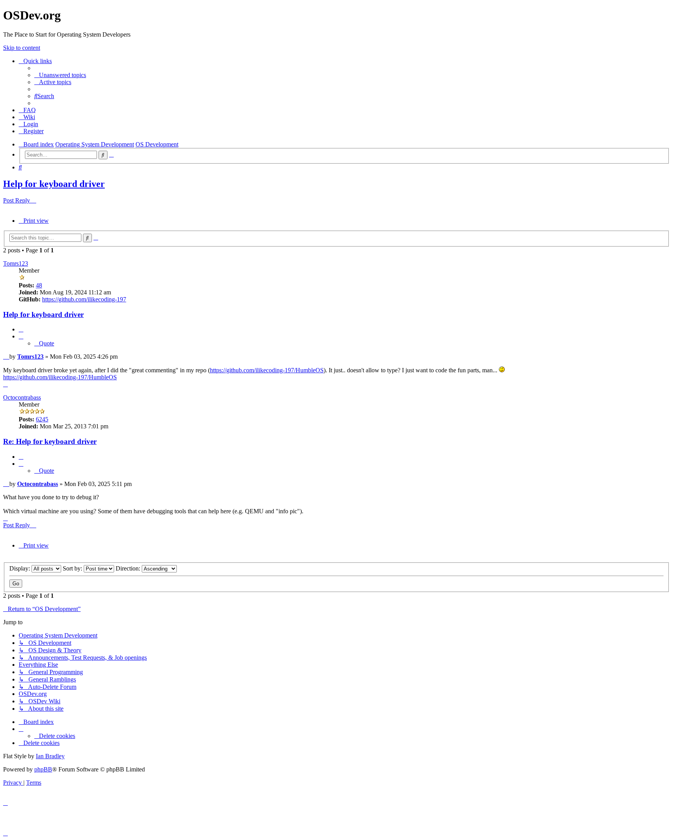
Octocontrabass (22, 397)
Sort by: (73, 568)
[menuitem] (60, 75)
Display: (20, 568)
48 (39, 285)
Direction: (129, 568)
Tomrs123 (15, 263)
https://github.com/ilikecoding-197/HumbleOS (267, 370)
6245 (42, 419)
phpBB (43, 769)
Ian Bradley (50, 756)
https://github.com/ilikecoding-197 (84, 299)
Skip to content (21, 47)
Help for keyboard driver (54, 184)
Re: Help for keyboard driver (50, 441)
